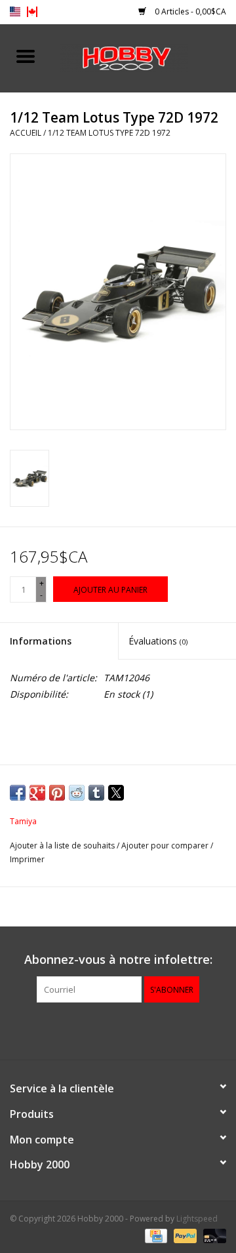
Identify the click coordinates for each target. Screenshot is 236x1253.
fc (32, 12)
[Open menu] (25, 56)
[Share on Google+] (37, 793)
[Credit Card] (154, 1235)
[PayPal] (184, 1235)
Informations (40, 641)
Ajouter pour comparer (165, 845)
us (15, 12)
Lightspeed (197, 1218)
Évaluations (157, 641)
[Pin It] (57, 793)
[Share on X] (116, 793)
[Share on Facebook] (18, 793)
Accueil (25, 132)
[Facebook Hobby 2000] (118, 1029)
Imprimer (27, 859)
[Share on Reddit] (77, 793)
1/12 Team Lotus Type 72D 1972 (109, 132)
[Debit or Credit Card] (212, 1235)
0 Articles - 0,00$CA (189, 11)
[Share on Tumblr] (96, 793)
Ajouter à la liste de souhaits (63, 845)
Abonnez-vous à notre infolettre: (118, 959)
